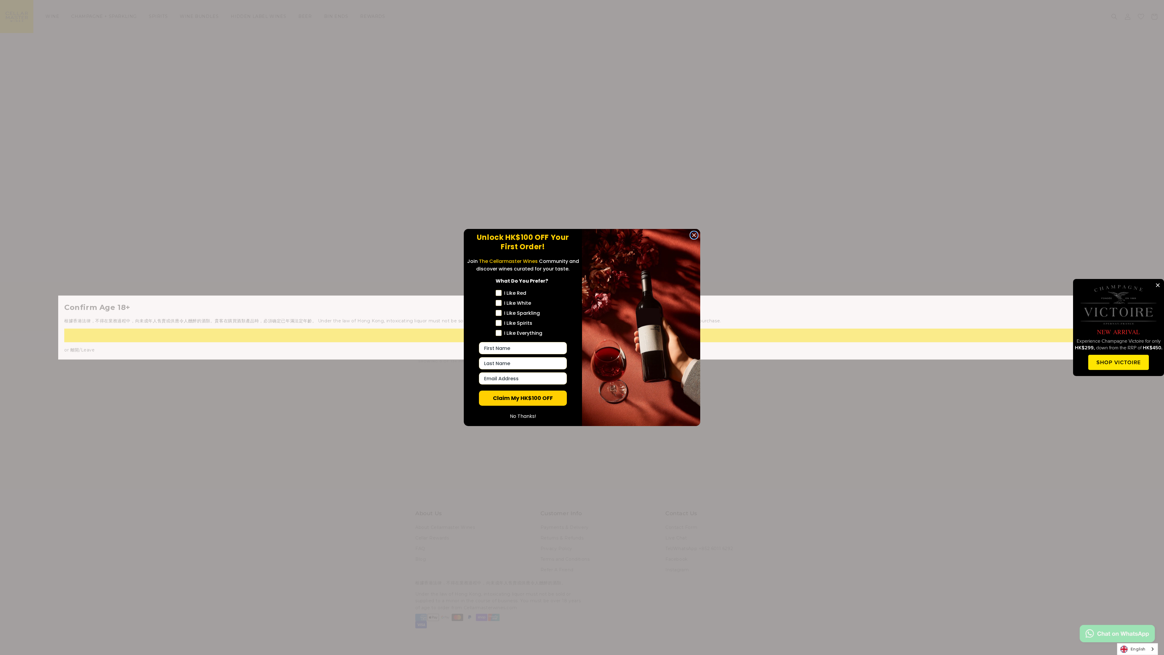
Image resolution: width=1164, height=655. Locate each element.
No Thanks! (523, 416)
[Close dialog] (694, 235)
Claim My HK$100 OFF (523, 398)
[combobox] (1137, 649)
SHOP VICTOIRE (1118, 362)
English (1138, 649)
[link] (1118, 304)
